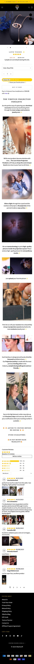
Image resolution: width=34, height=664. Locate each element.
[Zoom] (30, 14)
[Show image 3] (13, 47)
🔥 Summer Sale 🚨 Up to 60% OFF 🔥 (17, 1)
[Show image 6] (18, 47)
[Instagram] (10, 636)
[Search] (29, 7)
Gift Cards (5, 617)
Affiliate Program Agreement (11, 626)
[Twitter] (6, 636)
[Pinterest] (14, 636)
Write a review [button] (17, 456)
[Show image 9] (23, 47)
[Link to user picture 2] (13, 491)
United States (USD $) (16, 643)
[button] (17, 54)
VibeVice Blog (6, 614)
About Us (5, 599)
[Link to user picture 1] (5, 491)
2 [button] (13, 587)
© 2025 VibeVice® (17, 647)
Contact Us (5, 623)
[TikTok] (21, 636)
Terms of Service (7, 620)
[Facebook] (2, 636)
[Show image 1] (10, 47)
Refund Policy (6, 608)
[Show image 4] (15, 47)
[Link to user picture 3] (20, 491)
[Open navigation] (2, 7)
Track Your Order (7, 602)
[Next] (26, 47)
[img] (11, 478)
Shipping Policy (7, 611)
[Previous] (7, 47)
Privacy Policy (6, 605)
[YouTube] (17, 636)
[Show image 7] (20, 47)
